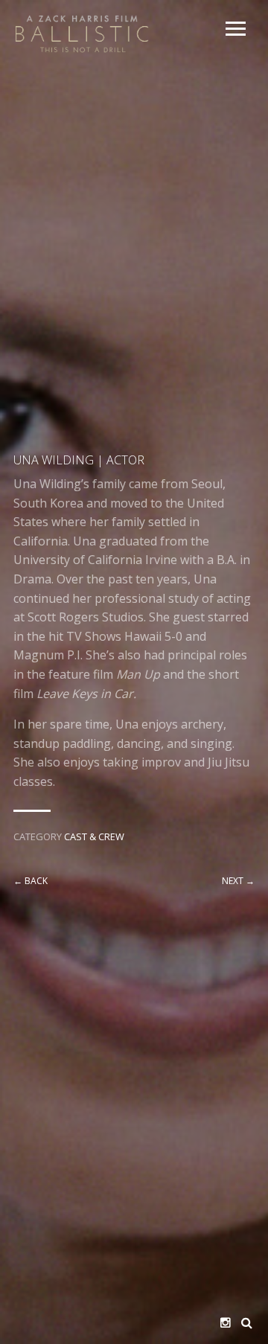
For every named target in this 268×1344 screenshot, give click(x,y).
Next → (238, 880)
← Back (30, 880)
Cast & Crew (94, 836)
